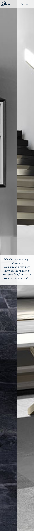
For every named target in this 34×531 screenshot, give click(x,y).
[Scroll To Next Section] (17, 526)
